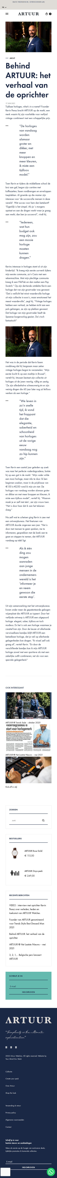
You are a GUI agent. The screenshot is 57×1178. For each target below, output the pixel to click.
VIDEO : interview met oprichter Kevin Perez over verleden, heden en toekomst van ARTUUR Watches (27, 909)
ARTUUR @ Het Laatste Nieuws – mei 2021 (24, 754)
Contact (8, 1127)
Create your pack (12, 1078)
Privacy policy (11, 1112)
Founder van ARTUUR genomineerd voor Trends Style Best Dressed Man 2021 (26, 923)
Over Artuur (10, 1086)
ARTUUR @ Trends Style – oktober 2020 (23, 722)
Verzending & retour (13, 1105)
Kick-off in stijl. (11, 787)
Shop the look (11, 1093)
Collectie (9, 1071)
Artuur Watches (16, 1056)
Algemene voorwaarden (15, 1120)
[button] (51, 1172)
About (12, 58)
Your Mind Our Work (14, 1059)
